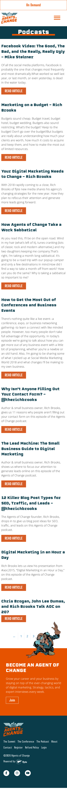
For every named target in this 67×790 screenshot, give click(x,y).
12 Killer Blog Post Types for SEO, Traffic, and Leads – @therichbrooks (31, 503)
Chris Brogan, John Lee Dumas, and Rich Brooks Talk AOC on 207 (33, 607)
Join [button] (12, 700)
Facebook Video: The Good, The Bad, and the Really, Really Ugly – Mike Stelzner (33, 52)
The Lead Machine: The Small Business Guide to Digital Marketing (30, 449)
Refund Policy (32, 747)
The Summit (9, 741)
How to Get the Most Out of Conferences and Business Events (28, 305)
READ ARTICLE (14, 91)
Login (44, 747)
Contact (7, 747)
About (54, 741)
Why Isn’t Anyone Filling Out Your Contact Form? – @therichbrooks (30, 394)
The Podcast (42, 741)
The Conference (26, 741)
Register (18, 747)
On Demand (33, 5)
